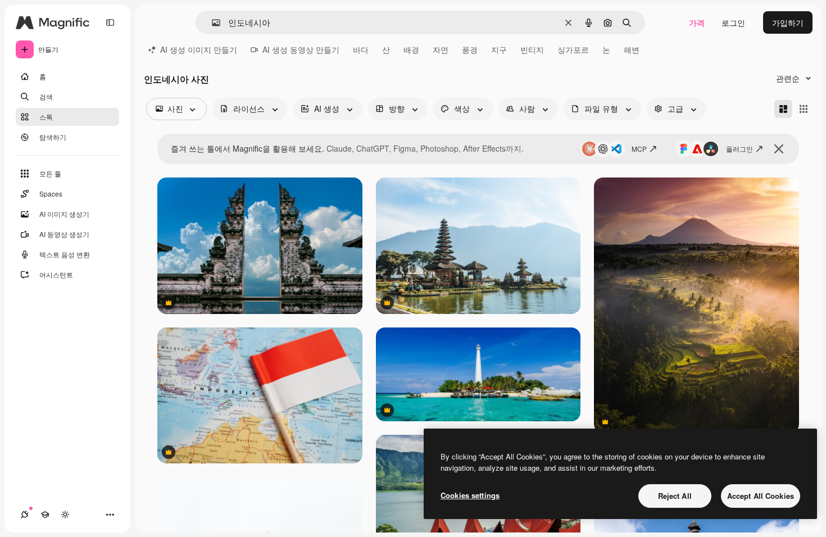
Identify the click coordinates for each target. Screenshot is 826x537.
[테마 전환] (65, 515)
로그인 (733, 22)
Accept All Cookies (760, 495)
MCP (639, 148)
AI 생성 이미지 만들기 (198, 49)
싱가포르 (573, 49)
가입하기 (788, 22)
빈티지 (532, 49)
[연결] (25, 515)
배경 (411, 49)
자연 (440, 49)
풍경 (470, 49)
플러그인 (739, 148)
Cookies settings (470, 495)
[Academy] (45, 515)
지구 (499, 49)
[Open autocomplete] (211, 23)
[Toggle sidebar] (110, 22)
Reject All (675, 495)
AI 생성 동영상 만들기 (300, 49)
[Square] (804, 109)
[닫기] (779, 149)
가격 (697, 22)
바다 (361, 49)
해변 (631, 49)
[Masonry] (783, 109)
